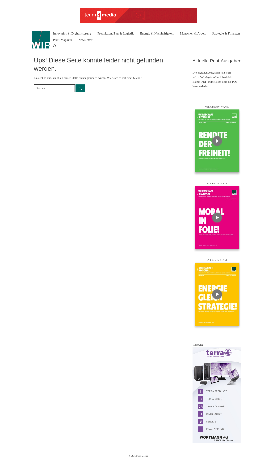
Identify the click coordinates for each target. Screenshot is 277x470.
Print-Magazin (62, 40)
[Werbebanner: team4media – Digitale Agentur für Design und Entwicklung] (138, 22)
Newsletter (85, 40)
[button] (54, 46)
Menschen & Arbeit (193, 33)
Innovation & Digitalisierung (72, 33)
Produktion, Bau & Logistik (115, 33)
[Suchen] (80, 88)
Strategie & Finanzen (226, 33)
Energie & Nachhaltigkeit (157, 33)
